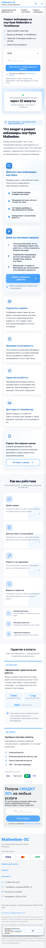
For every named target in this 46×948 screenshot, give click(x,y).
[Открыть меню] (41, 3)
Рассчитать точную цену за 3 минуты (23, 68)
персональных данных (32, 824)
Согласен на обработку (24, 824)
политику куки (17, 930)
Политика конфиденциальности (13, 913)
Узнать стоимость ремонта (21, 278)
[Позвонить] (35, 3)
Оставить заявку (21, 462)
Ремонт (4, 870)
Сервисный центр (9, 864)
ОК (33, 931)
